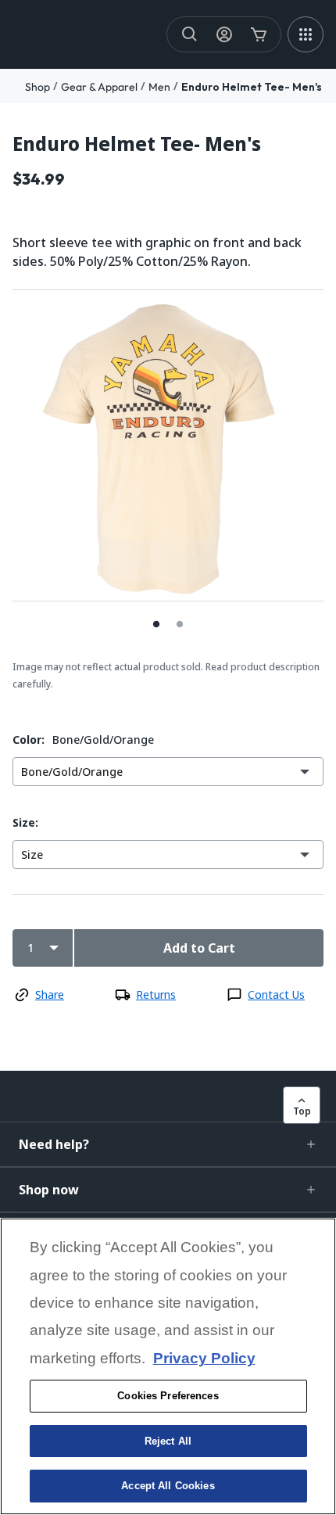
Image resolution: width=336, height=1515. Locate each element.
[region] (168, 1366)
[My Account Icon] (224, 34)
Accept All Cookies (167, 1486)
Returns (156, 994)
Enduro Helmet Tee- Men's (251, 87)
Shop (37, 87)
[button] (168, 1144)
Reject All (168, 1441)
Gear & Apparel (99, 87)
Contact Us (276, 994)
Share (49, 994)
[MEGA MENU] (305, 34)
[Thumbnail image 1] (179, 624)
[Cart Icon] (258, 34)
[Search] (190, 34)
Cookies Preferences (167, 1396)
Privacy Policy (204, 1358)
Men (159, 87)
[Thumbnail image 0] (156, 624)
